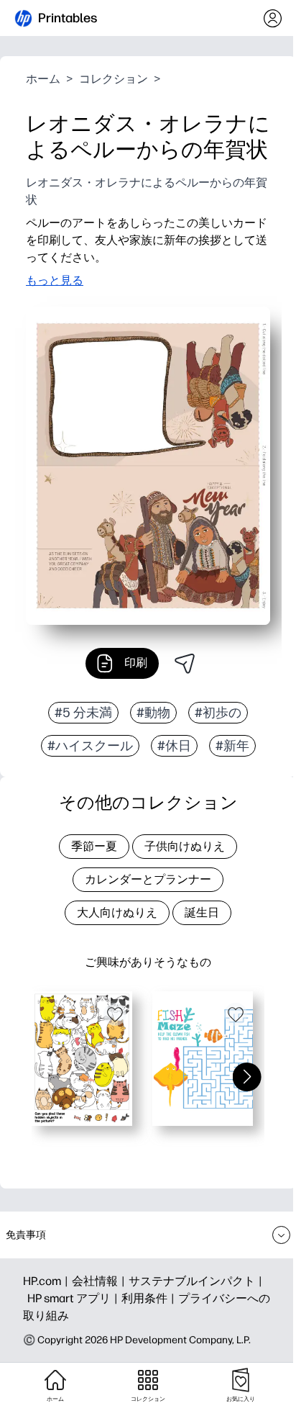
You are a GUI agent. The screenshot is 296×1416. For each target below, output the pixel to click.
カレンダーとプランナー (148, 879)
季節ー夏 (94, 846)
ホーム (43, 79)
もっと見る (54, 280)
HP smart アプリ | (74, 1298)
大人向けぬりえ (117, 912)
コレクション (113, 79)
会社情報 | (100, 1281)
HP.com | (47, 1281)
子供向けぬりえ (184, 846)
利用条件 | (149, 1298)
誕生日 (202, 912)
